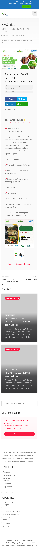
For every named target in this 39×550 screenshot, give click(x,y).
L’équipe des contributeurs (8, 488)
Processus (6, 523)
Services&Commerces (25, 92)
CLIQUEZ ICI (26, 6)
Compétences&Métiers (11, 511)
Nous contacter (8, 492)
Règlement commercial (7, 479)
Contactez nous (19, 434)
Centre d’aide (7, 472)
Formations (7, 508)
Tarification (7, 484)
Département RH (9, 475)
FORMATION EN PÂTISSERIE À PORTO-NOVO (10, 280)
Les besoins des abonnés (9, 519)
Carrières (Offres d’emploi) (9, 504)
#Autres (6, 526)
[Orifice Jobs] (5, 14)
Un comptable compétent (32, 279)
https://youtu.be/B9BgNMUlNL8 (17, 123)
